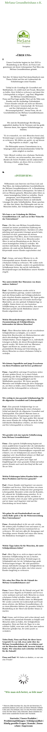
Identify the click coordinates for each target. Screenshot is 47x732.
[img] (23, 15)
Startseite (14, 718)
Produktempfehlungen (14, 721)
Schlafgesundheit (35, 721)
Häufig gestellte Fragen (15, 723)
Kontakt (31, 723)
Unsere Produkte (28, 718)
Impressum (27, 726)
